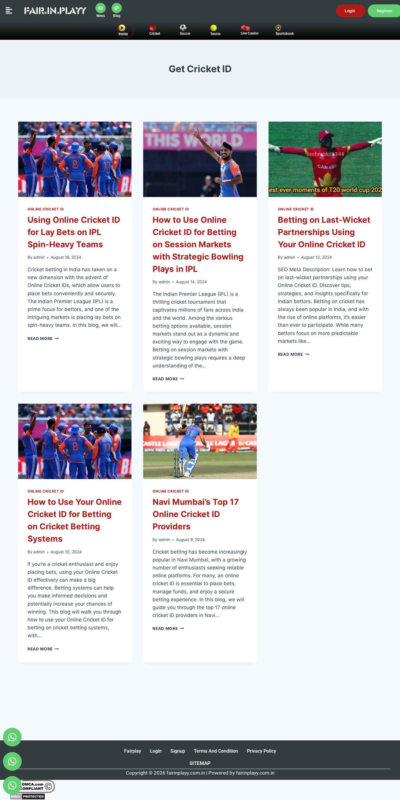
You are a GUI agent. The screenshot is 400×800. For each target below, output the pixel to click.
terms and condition (216, 751)
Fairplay (132, 751)
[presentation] (74, 159)
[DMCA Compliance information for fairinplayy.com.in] (200, 786)
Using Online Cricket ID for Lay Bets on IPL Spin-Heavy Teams (74, 232)
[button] (9, 10)
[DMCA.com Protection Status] (200, 796)
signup (177, 751)
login (156, 751)
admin (39, 257)
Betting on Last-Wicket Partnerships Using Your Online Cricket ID (324, 232)
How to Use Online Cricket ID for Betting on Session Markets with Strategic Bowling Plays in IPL (198, 244)
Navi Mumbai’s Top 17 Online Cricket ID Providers (196, 514)
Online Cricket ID (46, 209)
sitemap (200, 763)
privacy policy (261, 751)
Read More (43, 338)
